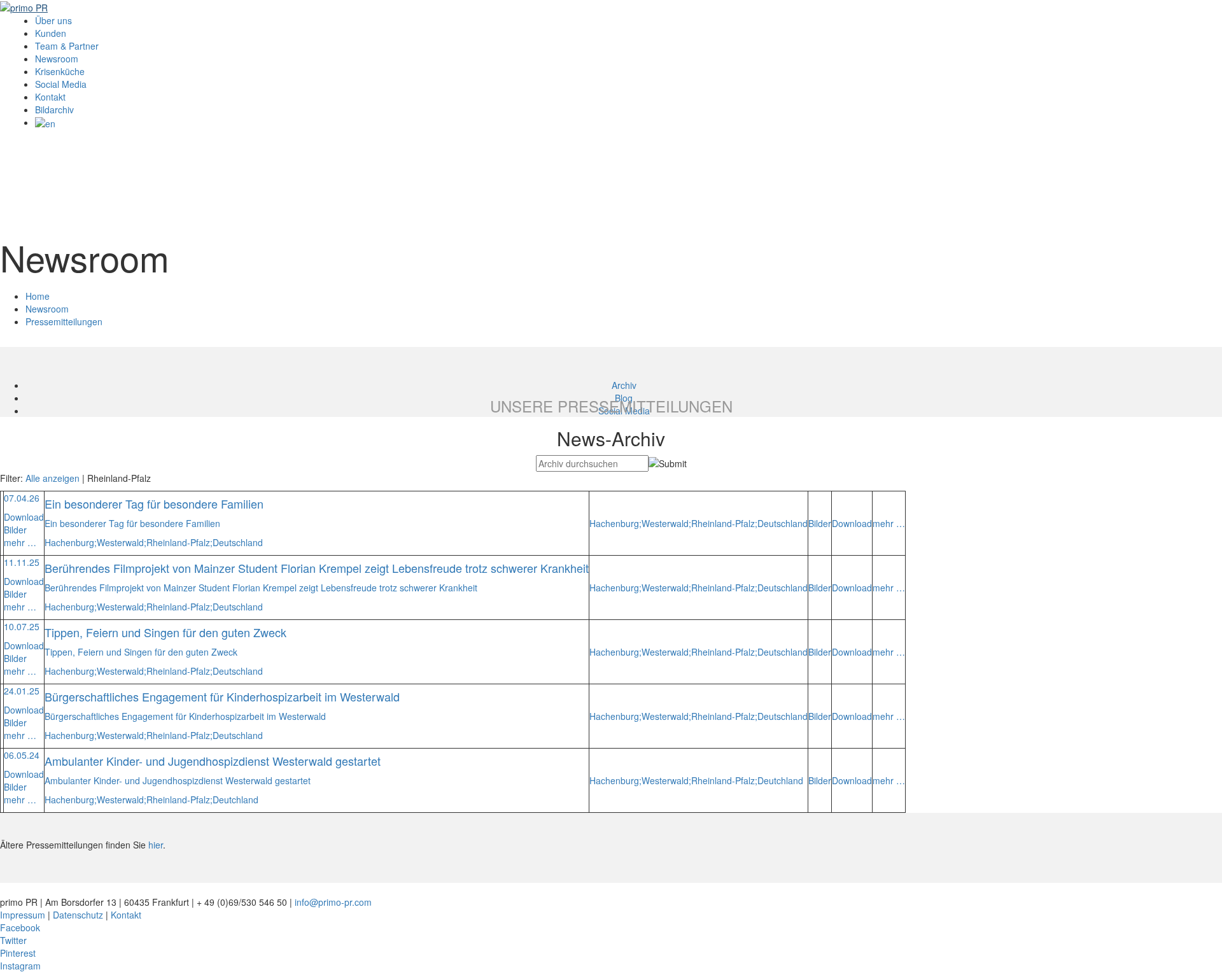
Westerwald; (121, 542)
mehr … (20, 542)
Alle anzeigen (52, 478)
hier (155, 844)
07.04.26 (21, 497)
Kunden (50, 33)
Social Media (61, 84)
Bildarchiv (54, 109)
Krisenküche (60, 71)
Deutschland (238, 542)
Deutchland (235, 799)
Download (24, 517)
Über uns (53, 20)
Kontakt (50, 96)
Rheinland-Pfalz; (179, 542)
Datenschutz (78, 914)
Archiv (624, 385)
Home (37, 296)
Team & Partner (67, 45)
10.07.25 (21, 626)
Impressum (22, 914)
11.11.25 (21, 562)
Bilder (15, 529)
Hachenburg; (71, 542)
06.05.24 (21, 755)
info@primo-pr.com (333, 902)
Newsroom (56, 58)
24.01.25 (21, 690)
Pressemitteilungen (63, 321)
